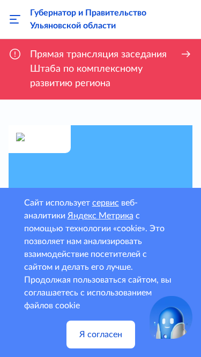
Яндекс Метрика (100, 215)
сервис (105, 203)
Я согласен (100, 334)
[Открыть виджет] (171, 317)
